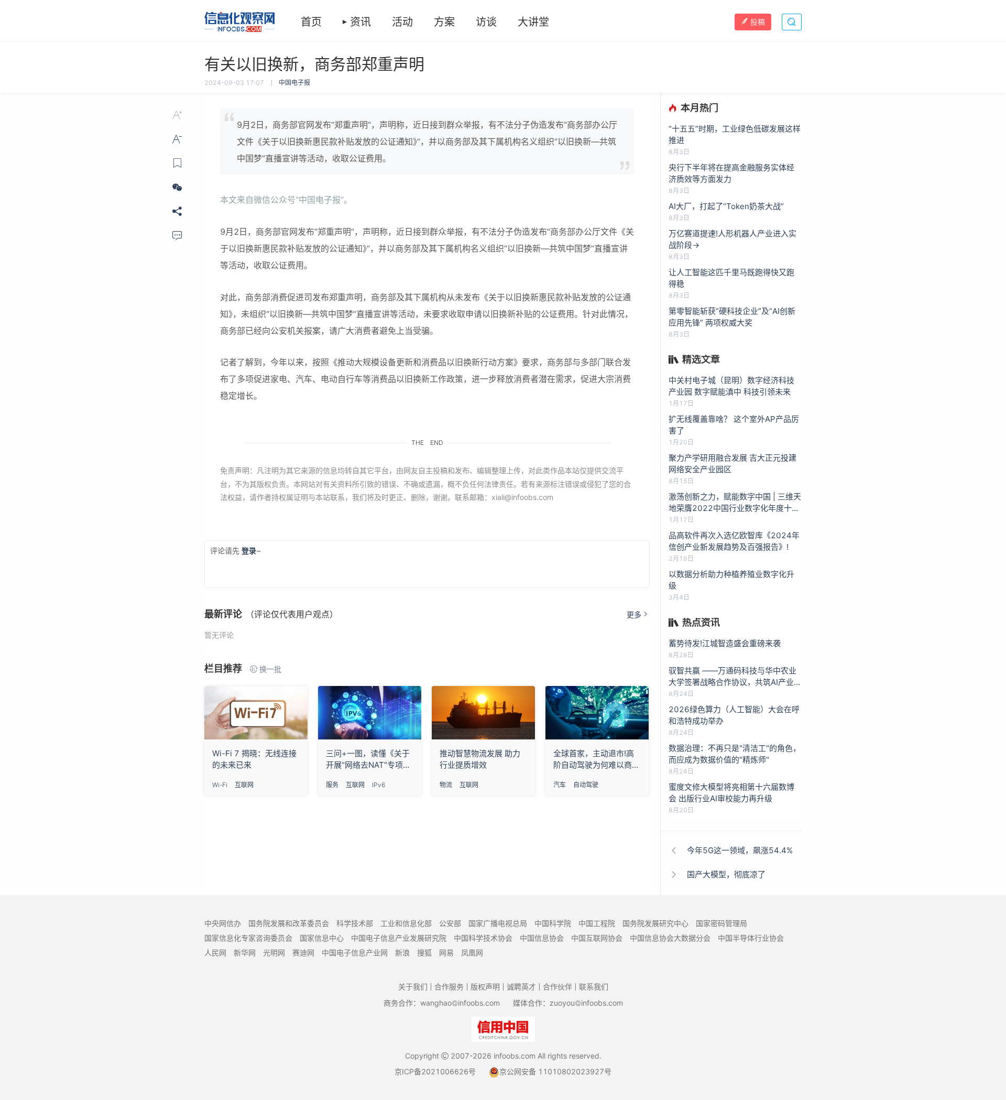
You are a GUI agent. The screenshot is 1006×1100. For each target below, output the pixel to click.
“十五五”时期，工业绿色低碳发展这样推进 (735, 134)
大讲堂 (533, 22)
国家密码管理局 (721, 923)
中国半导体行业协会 (751, 937)
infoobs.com (514, 1055)
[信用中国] (503, 1028)
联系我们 (593, 986)
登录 (249, 550)
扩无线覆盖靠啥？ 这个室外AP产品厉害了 (734, 424)
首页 (311, 22)
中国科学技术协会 (483, 937)
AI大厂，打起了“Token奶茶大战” (726, 206)
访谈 (486, 22)
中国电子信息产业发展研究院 (398, 937)
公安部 (450, 923)
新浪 (402, 952)
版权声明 (485, 986)
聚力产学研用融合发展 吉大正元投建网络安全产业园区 (732, 463)
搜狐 (424, 952)
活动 (402, 22)
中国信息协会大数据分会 (670, 937)
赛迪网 (303, 952)
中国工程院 (596, 923)
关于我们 (413, 986)
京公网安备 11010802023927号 (555, 1071)
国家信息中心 (322, 937)
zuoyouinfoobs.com (586, 1002)
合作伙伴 (557, 986)
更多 (634, 614)
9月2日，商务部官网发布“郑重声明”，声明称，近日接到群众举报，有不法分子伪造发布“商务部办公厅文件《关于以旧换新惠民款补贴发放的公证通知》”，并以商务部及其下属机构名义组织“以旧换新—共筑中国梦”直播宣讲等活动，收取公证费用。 (427, 141)
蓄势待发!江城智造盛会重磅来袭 (725, 643)
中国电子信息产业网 (355, 952)
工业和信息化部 (406, 923)
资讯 (360, 22)
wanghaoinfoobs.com (460, 1002)
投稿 (757, 21)
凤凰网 (472, 952)
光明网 (274, 952)
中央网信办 (222, 923)
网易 (446, 952)
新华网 (245, 952)
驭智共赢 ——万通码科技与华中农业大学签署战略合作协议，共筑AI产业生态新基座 (735, 677)
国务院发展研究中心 (655, 923)
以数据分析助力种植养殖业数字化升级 (731, 580)
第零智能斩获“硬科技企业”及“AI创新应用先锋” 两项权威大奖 (732, 317)
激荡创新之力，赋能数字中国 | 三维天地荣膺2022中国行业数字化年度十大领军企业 (735, 503)
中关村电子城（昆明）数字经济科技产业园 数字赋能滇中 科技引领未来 (731, 386)
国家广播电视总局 (497, 923)
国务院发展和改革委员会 (288, 923)
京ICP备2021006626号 (435, 1071)
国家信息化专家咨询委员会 (248, 937)
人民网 (215, 952)
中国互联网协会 (596, 937)
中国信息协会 (542, 937)
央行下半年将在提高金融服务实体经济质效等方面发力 (731, 173)
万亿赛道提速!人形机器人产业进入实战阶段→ (732, 239)
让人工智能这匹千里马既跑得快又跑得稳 (731, 278)
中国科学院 (552, 923)
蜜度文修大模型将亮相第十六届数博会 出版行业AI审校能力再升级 (731, 792)
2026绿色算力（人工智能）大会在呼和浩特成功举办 (734, 715)
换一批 (270, 669)
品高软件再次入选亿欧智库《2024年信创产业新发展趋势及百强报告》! (734, 541)
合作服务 (449, 986)
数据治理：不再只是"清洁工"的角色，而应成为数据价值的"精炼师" (735, 754)
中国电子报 (294, 82)
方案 (444, 22)
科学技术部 (354, 923)
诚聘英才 (521, 986)
